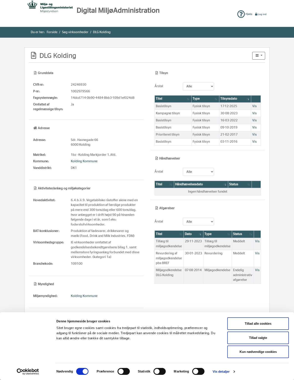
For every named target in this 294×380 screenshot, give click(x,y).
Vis (254, 106)
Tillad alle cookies (258, 323)
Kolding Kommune (84, 161)
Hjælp (248, 14)
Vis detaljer (221, 371)
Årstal (159, 86)
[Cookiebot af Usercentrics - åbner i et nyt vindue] (28, 371)
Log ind (262, 14)
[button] (258, 56)
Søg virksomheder (75, 32)
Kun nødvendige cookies (258, 352)
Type (196, 98)
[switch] (124, 371)
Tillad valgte (258, 338)
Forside (52, 32)
